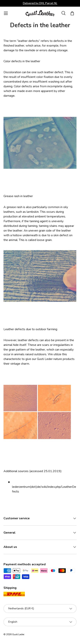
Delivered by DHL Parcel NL (40, 3)
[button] (72, 13)
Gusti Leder (18, 634)
